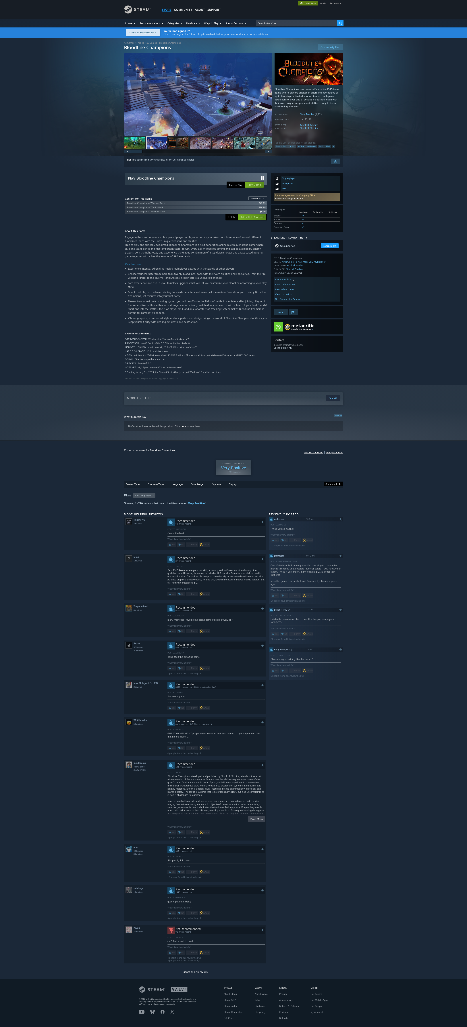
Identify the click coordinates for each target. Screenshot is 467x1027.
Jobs (257, 1000)
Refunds (283, 1018)
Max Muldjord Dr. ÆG (146, 683)
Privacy (283, 994)
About (200, 10)
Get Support (316, 1006)
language (334, 3)
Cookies (283, 1012)
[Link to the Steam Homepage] (137, 12)
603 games (138, 851)
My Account (316, 1012)
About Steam (231, 994)
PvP (321, 146)
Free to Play (281, 146)
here (183, 426)
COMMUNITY (183, 10)
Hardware (260, 1006)
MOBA (301, 146)
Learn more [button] (329, 245)
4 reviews (138, 524)
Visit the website (284, 279)
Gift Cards (229, 1018)
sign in (323, 3)
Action (292, 146)
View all (338, 416)
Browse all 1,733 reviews (195, 972)
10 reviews (138, 892)
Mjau (136, 557)
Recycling (260, 1012)
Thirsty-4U (139, 520)
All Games (129, 42)
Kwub (137, 928)
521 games (138, 647)
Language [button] (177, 484)
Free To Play (295, 261)
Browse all (257, 198)
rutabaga (138, 888)
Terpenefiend (141, 606)
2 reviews (138, 687)
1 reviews (138, 561)
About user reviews (313, 452)
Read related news (284, 289)
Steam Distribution (233, 1012)
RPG (328, 146)
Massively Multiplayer (314, 261)
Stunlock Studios (309, 125)
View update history (285, 284)
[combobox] (296, 23)
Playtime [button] (216, 484)
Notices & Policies (289, 1006)
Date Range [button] (197, 484)
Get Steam (316, 994)
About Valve (261, 994)
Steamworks (230, 1006)
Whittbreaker (141, 720)
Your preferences (334, 452)
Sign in (130, 160)
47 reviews (138, 932)
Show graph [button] (331, 484)
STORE (166, 10)
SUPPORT (214, 10)
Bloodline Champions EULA (289, 198)
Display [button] (233, 484)
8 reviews (138, 610)
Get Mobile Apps (319, 1000)
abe (136, 847)
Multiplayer (311, 146)
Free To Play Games (147, 42)
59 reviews (138, 724)
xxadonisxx (140, 763)
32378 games (140, 767)
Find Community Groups (287, 299)
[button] (130, 23)
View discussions (283, 294)
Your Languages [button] (143, 495)
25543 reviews (140, 770)
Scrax (137, 643)
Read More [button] (256, 819)
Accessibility (286, 1000)
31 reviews (138, 650)
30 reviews (138, 854)
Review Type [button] (133, 484)
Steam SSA (230, 1000)
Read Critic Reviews (301, 329)
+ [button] (333, 146)
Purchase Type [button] (156, 484)
